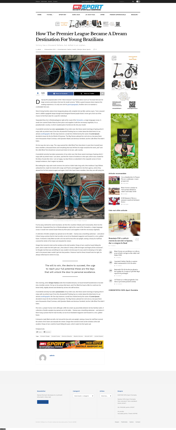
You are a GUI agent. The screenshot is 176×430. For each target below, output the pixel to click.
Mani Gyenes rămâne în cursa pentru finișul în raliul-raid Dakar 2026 (129, 189)
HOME (39, 14)
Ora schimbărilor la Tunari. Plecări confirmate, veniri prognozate (130, 179)
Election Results (67, 336)
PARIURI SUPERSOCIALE (118, 14)
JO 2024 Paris (90, 14)
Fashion (69, 49)
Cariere (50, 1)
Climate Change (45, 336)
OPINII (102, 14)
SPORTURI (62, 14)
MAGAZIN (134, 14)
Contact (55, 1)
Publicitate (44, 1)
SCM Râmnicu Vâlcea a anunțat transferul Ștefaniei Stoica (130, 200)
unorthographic (45, 134)
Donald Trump (56, 336)
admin (39, 49)
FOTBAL (49, 14)
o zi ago (124, 194)
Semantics (80, 120)
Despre (38, 1)
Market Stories (78, 336)
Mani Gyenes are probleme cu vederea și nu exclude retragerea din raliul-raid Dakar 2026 (126, 253)
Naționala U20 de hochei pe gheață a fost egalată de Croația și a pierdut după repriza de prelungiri (127, 271)
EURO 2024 (76, 14)
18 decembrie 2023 (50, 49)
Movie (84, 49)
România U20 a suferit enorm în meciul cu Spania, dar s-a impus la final (121, 240)
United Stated (99, 336)
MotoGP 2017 (88, 336)
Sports (89, 49)
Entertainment (62, 49)
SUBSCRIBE (43, 402)
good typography (72, 104)
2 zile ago (125, 183)
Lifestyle (79, 49)
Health (74, 49)
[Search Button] (133, 1)
